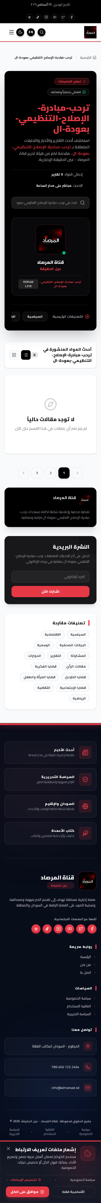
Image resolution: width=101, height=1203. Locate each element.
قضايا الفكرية (45, 666)
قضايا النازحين (75, 677)
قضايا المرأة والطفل (39, 677)
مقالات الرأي (76, 666)
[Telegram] (29, 17)
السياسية (78, 634)
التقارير (55, 655)
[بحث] (41, 32)
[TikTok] (38, 17)
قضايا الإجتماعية (73, 687)
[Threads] (35, 928)
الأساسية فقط (73, 1191)
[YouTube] (54, 17)
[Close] (8, 1148)
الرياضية (79, 698)
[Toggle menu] (11, 32)
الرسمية (43, 645)
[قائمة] (26, 355)
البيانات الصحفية (72, 645)
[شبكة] (14, 355)
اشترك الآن (50, 591)
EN (31, 32)
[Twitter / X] (63, 17)
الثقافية (43, 687)
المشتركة (78, 655)
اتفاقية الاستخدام (50, 1132)
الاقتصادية (53, 634)
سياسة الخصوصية (86, 1132)
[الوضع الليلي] (20, 32)
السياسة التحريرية (15, 1132)
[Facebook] (71, 17)
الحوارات (34, 655)
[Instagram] (46, 17)
